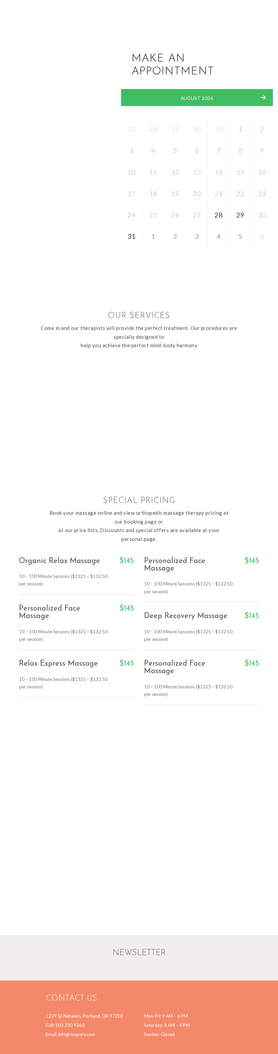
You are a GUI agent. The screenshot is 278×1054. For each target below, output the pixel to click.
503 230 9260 (69, 1025)
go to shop (56, 451)
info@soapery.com (76, 1034)
